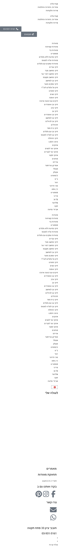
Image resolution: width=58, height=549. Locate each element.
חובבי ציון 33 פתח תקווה (42, 528)
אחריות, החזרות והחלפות (48, 7)
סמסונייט (54, 53)
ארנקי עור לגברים (51, 151)
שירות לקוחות (52, 428)
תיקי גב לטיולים (51, 121)
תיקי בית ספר (52, 128)
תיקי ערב (54, 107)
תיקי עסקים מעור (51, 84)
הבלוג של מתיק (52, 418)
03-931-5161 (49, 533)
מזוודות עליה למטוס (50, 60)
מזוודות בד (53, 50)
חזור (55, 481)
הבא (44, 481)
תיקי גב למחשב (52, 80)
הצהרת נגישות (52, 435)
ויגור (56, 182)
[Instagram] (46, 494)
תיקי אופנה (53, 97)
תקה (56, 206)
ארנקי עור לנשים (51, 148)
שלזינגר (55, 202)
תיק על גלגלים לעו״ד (49, 87)
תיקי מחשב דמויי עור (49, 74)
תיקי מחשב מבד (51, 70)
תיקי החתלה (53, 138)
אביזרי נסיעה (53, 209)
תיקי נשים (54, 94)
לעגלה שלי (51, 393)
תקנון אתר (54, 431)
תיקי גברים (53, 67)
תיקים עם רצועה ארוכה (48, 101)
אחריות (55, 421)
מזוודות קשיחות (51, 46)
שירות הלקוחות (52, 10)
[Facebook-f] (53, 494)
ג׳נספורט (54, 175)
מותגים (55, 158)
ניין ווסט (55, 189)
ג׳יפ (56, 179)
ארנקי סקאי (53, 155)
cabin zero (53, 141)
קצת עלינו (54, 3)
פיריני (56, 196)
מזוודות (55, 43)
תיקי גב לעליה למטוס (49, 135)
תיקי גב (55, 111)
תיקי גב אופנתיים (51, 104)
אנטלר (55, 168)
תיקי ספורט (53, 91)
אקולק (55, 172)
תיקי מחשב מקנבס (50, 77)
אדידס (55, 162)
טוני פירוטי (54, 185)
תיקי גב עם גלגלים (50, 131)
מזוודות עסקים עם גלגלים (47, 63)
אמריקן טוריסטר (51, 165)
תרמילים (54, 124)
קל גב (56, 199)
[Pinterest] (38, 494)
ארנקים (55, 145)
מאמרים (51, 468)
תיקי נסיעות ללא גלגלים (48, 57)
